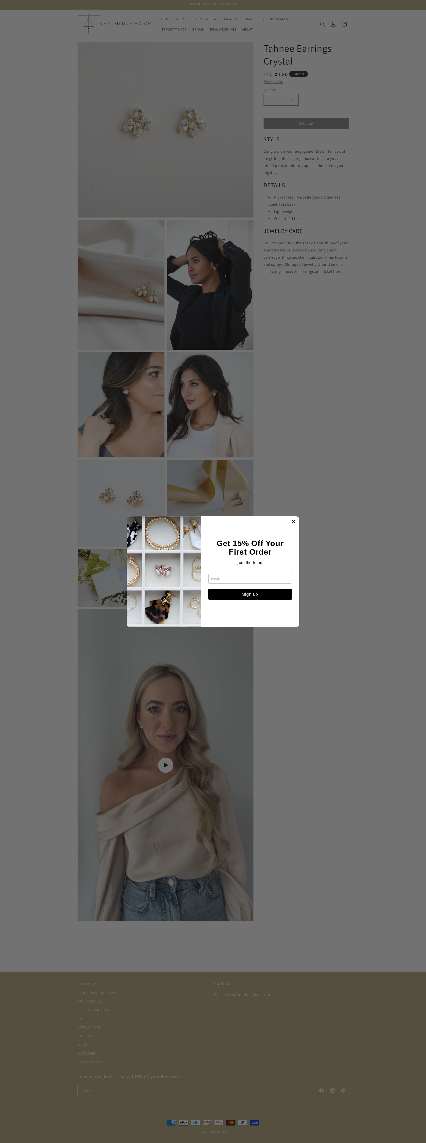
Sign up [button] (250, 594)
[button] (294, 522)
